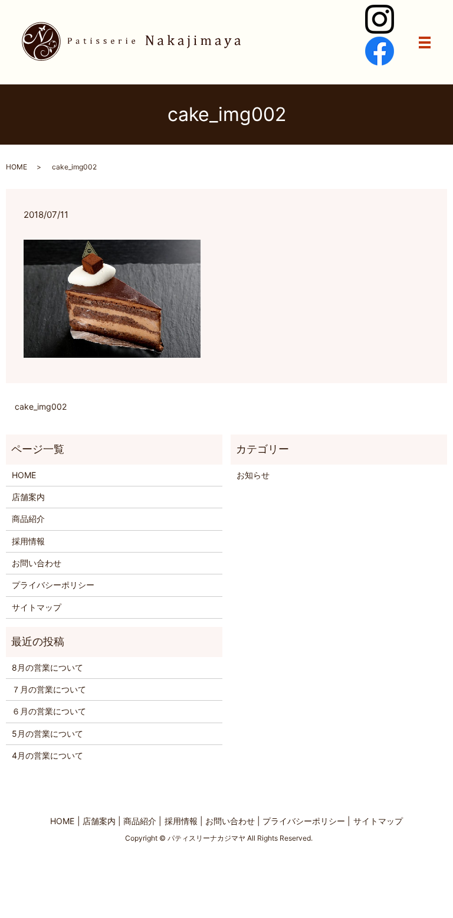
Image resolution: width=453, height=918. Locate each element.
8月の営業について (47, 667)
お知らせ (253, 475)
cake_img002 (41, 406)
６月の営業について (49, 711)
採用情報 (28, 541)
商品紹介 (28, 519)
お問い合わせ (36, 563)
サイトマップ (36, 607)
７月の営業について (49, 689)
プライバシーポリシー (53, 585)
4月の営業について (47, 755)
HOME (16, 166)
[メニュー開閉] (425, 42)
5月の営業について (47, 733)
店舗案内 (28, 497)
